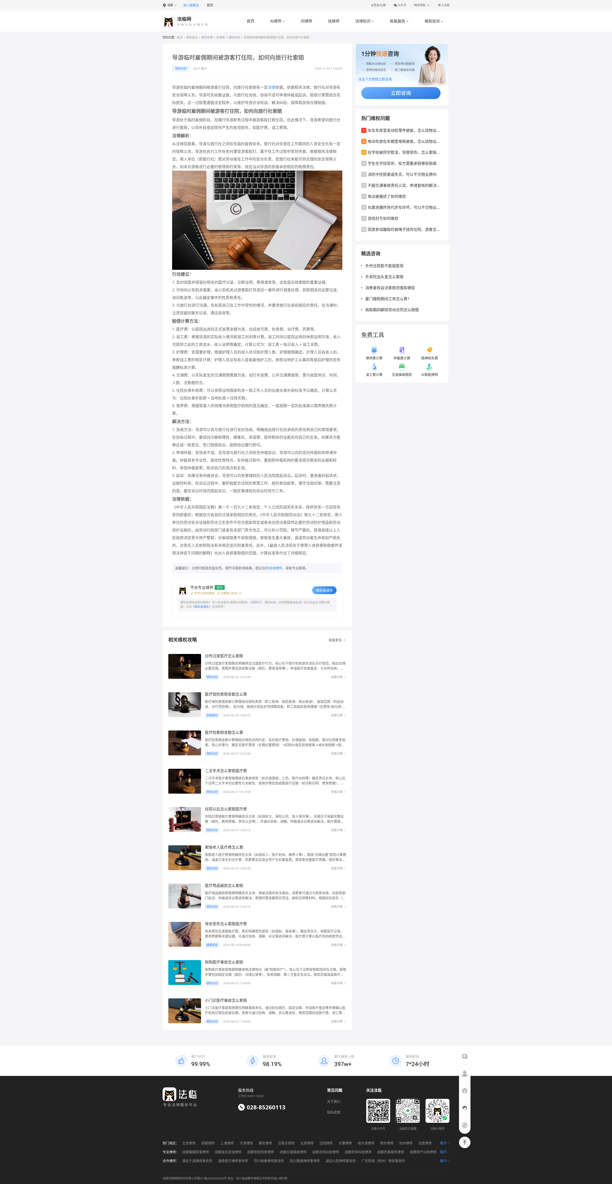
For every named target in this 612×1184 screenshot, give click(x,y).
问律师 (306, 21)
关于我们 (333, 1101)
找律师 (333, 21)
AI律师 (277, 21)
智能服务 (399, 21)
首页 (210, 5)
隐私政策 (333, 1112)
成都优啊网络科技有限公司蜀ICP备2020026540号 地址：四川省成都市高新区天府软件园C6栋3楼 (225, 1178)
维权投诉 (434, 21)
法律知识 (364, 21)
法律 (271, 87)
